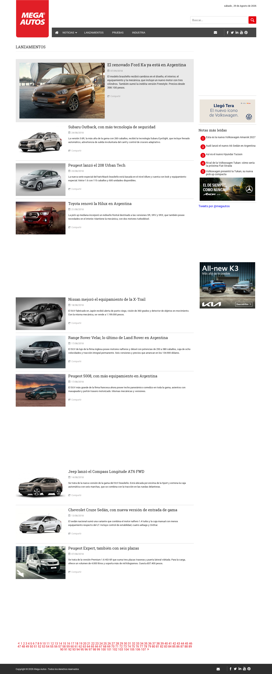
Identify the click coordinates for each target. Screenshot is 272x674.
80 (153, 646)
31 (129, 643)
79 (149, 646)
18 (76, 643)
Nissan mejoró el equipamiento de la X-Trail (106, 299)
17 (72, 643)
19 (80, 643)
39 (162, 643)
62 (80, 646)
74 (129, 646)
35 (145, 643)
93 (74, 649)
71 (117, 646)
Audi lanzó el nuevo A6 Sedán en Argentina (231, 145)
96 (86, 649)
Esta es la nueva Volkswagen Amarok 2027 (231, 137)
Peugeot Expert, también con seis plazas (103, 548)
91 (66, 649)
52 (39, 646)
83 (165, 646)
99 (98, 649)
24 (101, 643)
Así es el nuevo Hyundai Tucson (224, 154)
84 (170, 646)
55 (51, 646)
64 (88, 646)
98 (94, 649)
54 (47, 646)
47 (19, 646)
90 (61, 649)
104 (126, 649)
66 (96, 646)
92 (70, 649)
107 (143, 649)
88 (186, 646)
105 (132, 649)
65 (92, 646)
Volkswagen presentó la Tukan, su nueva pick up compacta (229, 172)
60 (72, 646)
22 (93, 643)
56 (56, 646)
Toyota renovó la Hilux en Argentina (100, 203)
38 (158, 643)
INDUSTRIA (138, 32)
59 (68, 646)
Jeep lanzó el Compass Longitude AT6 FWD (106, 471)
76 (137, 646)
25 (105, 643)
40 (166, 643)
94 (78, 649)
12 (52, 643)
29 (121, 643)
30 (125, 643)
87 (182, 646)
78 (145, 646)
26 (109, 643)
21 (88, 643)
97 (90, 649)
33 (137, 643)
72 (121, 646)
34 (141, 643)
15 (64, 643)
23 (97, 643)
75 (133, 646)
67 (100, 646)
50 (31, 646)
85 (174, 646)
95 (82, 649)
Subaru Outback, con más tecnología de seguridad (111, 126)
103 (120, 649)
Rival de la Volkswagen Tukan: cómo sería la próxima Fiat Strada (230, 164)
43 (178, 643)
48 (23, 646)
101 (109, 649)
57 (60, 646)
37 (154, 643)
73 (125, 646)
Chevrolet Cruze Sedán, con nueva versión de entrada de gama (122, 509)
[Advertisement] (105, 266)
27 (113, 643)
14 (60, 643)
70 (113, 646)
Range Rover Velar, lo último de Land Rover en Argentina (118, 337)
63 (84, 646)
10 (44, 643)
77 (141, 646)
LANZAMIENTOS (94, 32)
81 (157, 646)
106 (137, 649)
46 (190, 643)
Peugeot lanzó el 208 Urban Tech (96, 165)
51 (35, 646)
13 (56, 643)
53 (43, 646)
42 (174, 643)
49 (27, 646)
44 (182, 643)
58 (64, 646)
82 (161, 646)
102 (114, 649)
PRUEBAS (118, 32)
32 (133, 643)
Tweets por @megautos (214, 206)
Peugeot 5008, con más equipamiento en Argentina (112, 375)
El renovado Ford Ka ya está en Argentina (146, 64)
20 (84, 643)
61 (76, 646)
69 (108, 646)
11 (48, 643)
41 (170, 643)
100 (103, 649)
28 (117, 643)
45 (186, 643)
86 (178, 646)
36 (150, 643)
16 (68, 643)
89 (190, 646)
